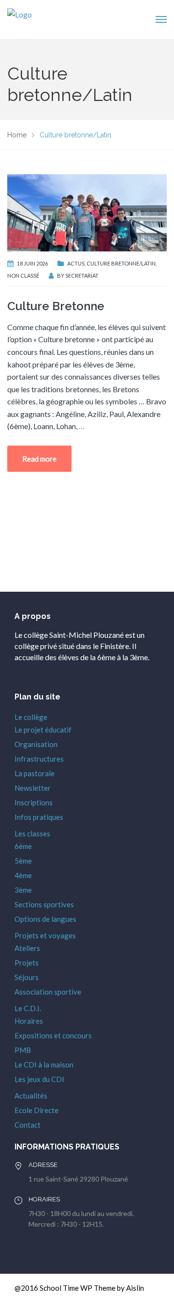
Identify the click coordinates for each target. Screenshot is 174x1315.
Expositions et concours (53, 1035)
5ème (23, 860)
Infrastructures (39, 758)
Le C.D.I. (27, 1008)
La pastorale (34, 773)
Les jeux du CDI (39, 1079)
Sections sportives (44, 904)
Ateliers (27, 948)
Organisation (36, 744)
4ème (23, 875)
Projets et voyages (45, 935)
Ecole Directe (36, 1110)
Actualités (30, 1095)
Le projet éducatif (43, 729)
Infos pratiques (38, 817)
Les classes (32, 833)
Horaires (28, 1020)
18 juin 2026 (32, 263)
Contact (27, 1124)
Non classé (23, 275)
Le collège (30, 717)
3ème (23, 889)
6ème (23, 846)
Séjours (26, 977)
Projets (26, 962)
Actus (76, 263)
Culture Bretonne (55, 306)
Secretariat (82, 275)
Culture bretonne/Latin (121, 263)
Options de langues (45, 919)
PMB (22, 1050)
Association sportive (47, 991)
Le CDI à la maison (43, 1064)
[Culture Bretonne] (87, 211)
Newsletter (32, 787)
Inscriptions (33, 802)
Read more (39, 458)
